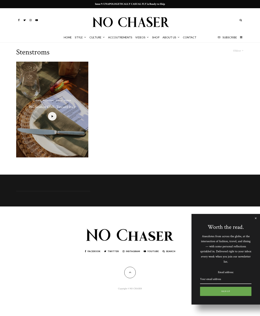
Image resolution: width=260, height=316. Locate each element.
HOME (68, 37)
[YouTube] (36, 20)
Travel (59, 100)
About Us (169, 37)
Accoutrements (120, 37)
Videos (140, 37)
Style (79, 37)
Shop (156, 37)
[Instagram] (30, 20)
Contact (189, 37)
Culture (95, 37)
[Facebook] (19, 20)
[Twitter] (25, 20)
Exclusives (48, 100)
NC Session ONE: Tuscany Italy (52, 107)
